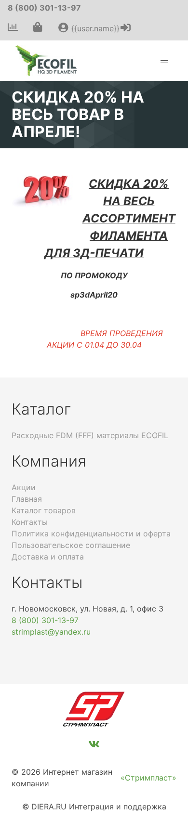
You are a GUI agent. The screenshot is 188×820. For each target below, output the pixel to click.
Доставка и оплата (48, 556)
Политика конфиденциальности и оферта (91, 533)
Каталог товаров (44, 510)
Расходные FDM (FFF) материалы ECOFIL (90, 435)
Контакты (30, 522)
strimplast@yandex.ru (51, 632)
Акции (24, 487)
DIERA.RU (49, 806)
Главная (27, 499)
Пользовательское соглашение (71, 545)
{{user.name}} (94, 28)
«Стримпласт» (148, 777)
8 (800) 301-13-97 (44, 8)
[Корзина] (37, 28)
